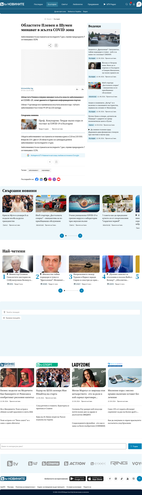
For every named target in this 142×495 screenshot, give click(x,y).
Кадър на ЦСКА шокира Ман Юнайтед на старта (51, 392)
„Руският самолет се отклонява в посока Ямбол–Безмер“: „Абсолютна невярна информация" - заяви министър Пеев (120, 277)
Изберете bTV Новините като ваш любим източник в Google (55, 155)
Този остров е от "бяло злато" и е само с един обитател (15, 421)
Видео (85, 11)
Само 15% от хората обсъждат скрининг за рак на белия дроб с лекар (122, 410)
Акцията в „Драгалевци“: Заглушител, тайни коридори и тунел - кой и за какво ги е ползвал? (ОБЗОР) (103, 52)
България (52, 4)
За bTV (2, 487)
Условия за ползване (74, 487)
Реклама (10, 487)
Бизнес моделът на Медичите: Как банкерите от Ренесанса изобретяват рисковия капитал (17, 394)
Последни (38, 4)
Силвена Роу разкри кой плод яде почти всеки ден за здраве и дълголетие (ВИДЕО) (87, 412)
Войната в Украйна (74, 11)
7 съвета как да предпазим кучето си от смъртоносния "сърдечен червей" (115, 218)
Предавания (93, 4)
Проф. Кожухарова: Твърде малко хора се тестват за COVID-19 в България (61, 122)
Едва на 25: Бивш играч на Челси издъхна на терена (50, 418)
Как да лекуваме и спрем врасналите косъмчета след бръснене (124, 421)
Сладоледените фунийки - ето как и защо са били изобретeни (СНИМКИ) (88, 424)
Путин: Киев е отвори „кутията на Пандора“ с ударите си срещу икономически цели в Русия (102, 118)
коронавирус (46, 170)
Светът (65, 4)
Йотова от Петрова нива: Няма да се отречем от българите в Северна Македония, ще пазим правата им (111, 68)
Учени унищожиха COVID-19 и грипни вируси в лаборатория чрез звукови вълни (83, 218)
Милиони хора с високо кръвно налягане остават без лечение (123, 394)
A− (77, 89)
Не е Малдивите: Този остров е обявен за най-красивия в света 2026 (16, 410)
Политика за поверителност (25, 487)
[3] (130, 4)
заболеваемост (33, 170)
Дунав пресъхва (60, 11)
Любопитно (78, 4)
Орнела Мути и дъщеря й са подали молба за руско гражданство (15, 218)
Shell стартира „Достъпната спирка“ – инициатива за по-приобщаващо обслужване (110, 88)
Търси (135, 446)
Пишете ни (87, 487)
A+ (83, 89)
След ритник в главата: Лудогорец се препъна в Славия (52, 407)
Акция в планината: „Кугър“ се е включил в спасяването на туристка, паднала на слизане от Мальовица (103, 105)
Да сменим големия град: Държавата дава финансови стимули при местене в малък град (103, 132)
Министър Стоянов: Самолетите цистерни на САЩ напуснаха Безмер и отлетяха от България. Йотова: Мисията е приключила (19, 277)
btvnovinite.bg (27, 88)
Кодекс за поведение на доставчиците (50, 487)
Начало (49, 19)
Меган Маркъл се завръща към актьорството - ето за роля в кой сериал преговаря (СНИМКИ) (88, 394)
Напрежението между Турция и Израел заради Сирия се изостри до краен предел (85, 277)
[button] (62, 236)
